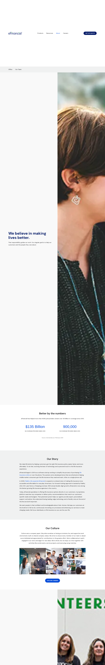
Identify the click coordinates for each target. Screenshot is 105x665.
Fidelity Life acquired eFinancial (35, 481)
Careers (65, 33)
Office (10, 69)
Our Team (18, 69)
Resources (49, 33)
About (58, 33)
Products (40, 33)
